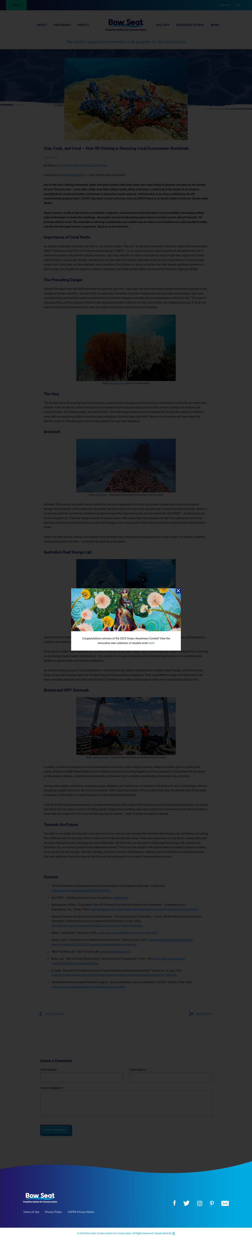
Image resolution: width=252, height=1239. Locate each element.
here (151, 643)
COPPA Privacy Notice (81, 1212)
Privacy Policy (53, 1212)
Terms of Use (31, 1212)
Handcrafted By (163, 1233)
